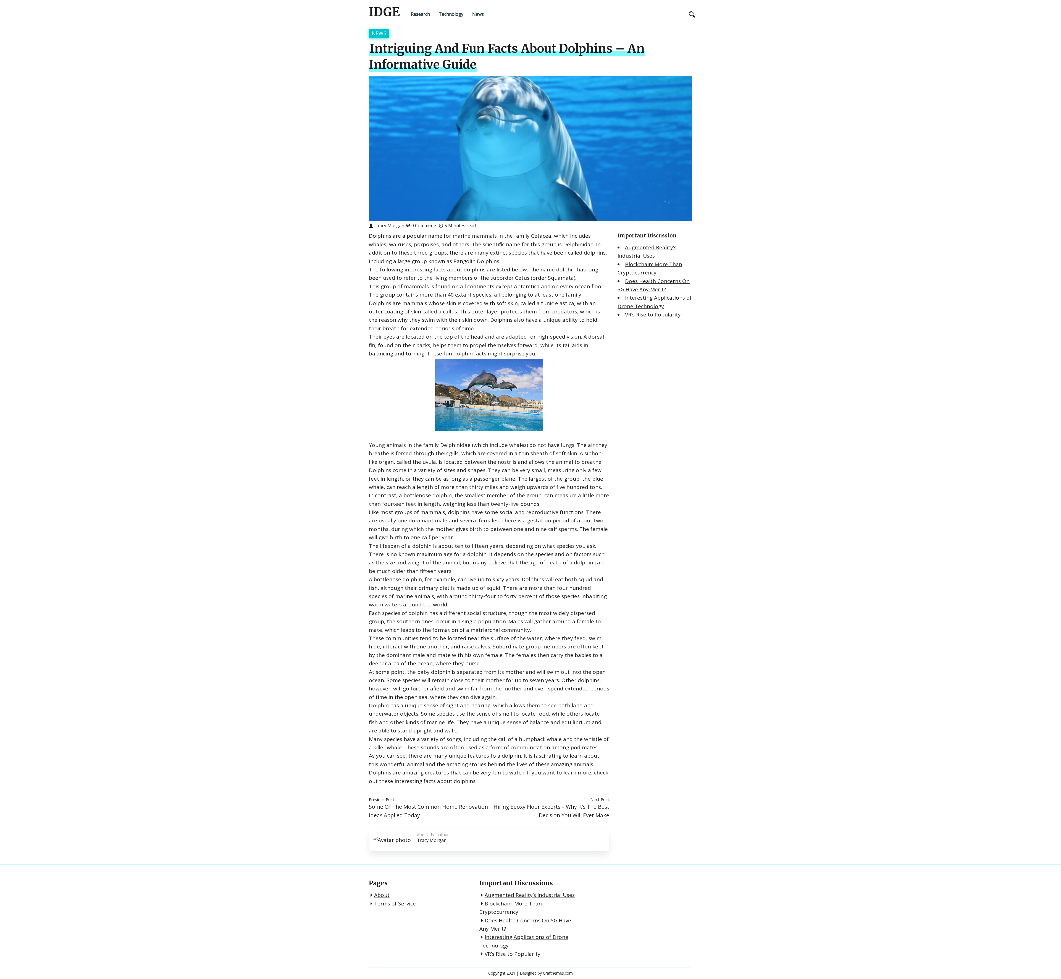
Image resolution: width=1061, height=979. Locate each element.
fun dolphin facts (464, 353)
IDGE (384, 12)
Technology (451, 14)
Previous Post (381, 799)
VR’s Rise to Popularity (653, 314)
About (382, 895)
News (478, 14)
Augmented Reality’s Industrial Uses (530, 895)
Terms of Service (395, 903)
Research (420, 14)
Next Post (599, 799)
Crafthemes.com (558, 973)
